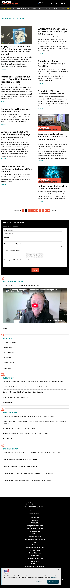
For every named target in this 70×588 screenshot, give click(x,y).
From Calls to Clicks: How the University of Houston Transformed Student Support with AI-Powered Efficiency (34, 422)
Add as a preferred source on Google (43, 4)
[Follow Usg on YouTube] (62, 3)
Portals (7, 338)
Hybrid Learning (21, 8)
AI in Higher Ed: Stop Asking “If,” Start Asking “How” (19, 428)
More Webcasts (8, 403)
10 (49, 210)
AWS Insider (35, 523)
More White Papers (9, 439)
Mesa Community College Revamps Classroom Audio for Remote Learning (53, 136)
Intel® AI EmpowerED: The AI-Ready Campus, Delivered (20, 459)
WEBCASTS (8, 377)
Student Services (8, 363)
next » (54, 210)
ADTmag (35, 520)
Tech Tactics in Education (35, 558)
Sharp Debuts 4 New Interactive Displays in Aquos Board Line (52, 63)
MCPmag (35, 534)
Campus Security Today (35, 526)
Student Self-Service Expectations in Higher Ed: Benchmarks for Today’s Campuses (29, 416)
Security (61, 8)
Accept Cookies (53, 581)
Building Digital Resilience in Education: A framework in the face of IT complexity (28, 387)
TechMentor (35, 556)
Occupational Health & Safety (35, 539)
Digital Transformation (50, 8)
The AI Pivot (35, 561)
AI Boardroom (35, 517)
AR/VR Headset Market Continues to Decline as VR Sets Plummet (16, 169)
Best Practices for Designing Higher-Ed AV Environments (21, 466)
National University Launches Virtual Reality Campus (52, 187)
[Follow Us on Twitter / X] (54, 3)
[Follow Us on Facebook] (59, 3)
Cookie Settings (39, 581)
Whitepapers (10, 412)
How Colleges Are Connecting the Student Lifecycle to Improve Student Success (28, 473)
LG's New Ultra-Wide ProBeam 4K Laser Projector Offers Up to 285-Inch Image (53, 31)
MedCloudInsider (35, 537)
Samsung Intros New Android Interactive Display (15, 110)
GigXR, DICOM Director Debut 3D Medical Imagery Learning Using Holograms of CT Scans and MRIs (16, 50)
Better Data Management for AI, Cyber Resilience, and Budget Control (25, 433)
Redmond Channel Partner (35, 547)
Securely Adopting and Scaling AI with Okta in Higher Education (23, 392)
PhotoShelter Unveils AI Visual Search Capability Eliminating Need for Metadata (16, 79)
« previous (17, 210)
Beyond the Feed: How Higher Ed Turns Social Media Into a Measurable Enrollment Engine (31, 452)
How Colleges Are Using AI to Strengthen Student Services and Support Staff (27, 480)
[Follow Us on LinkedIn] (51, 3)
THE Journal (35, 564)
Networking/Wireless (34, 8)
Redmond (35, 545)
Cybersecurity (7, 347)
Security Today (35, 550)
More (5, 328)
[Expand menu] (67, 4)
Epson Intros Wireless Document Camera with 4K (51, 92)
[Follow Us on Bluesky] (56, 3)
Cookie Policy (54, 577)
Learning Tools (7, 358)
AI (13, 8)
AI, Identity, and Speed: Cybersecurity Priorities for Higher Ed (22, 285)
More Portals (7, 368)
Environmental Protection (35, 528)
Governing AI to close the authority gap (15, 397)
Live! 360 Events (35, 531)
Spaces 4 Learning (35, 553)
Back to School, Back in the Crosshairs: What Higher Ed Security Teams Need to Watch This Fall (33, 382)
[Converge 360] (35, 506)
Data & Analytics (8, 352)
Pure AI (35, 542)
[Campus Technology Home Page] (9, 3)
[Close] (58, 569)
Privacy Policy (17, 250)
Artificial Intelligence (9, 342)
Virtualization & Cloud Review (35, 567)
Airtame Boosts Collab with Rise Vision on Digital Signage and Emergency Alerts (15, 134)
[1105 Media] (35, 513)
